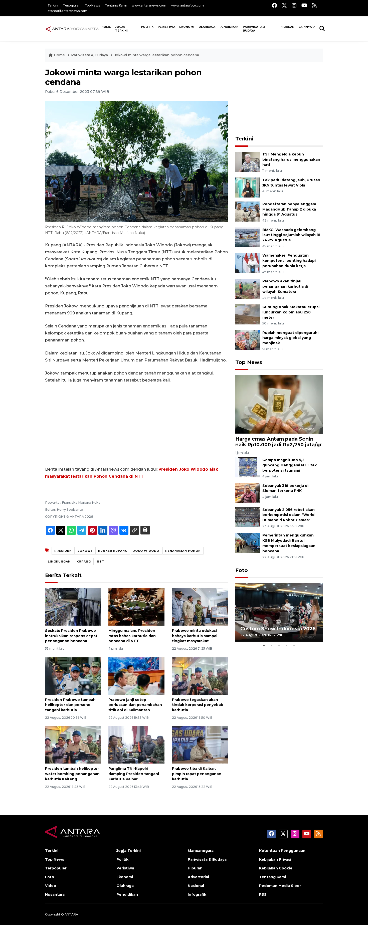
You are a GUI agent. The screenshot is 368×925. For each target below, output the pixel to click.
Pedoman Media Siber (280, 885)
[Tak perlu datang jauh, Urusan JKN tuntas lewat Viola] (247, 187)
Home (59, 55)
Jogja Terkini (121, 28)
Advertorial (198, 877)
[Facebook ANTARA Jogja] (274, 5)
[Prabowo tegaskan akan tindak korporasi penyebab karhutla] (200, 675)
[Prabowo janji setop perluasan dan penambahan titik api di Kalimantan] (136, 675)
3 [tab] (279, 645)
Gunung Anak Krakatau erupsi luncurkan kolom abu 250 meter (290, 312)
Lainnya (305, 27)
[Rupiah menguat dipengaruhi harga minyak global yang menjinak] (247, 339)
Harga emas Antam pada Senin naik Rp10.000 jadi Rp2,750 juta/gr (278, 442)
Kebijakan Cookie (275, 868)
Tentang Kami (116, 5)
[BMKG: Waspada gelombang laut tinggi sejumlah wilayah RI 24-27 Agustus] (247, 237)
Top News (92, 5)
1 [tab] (264, 645)
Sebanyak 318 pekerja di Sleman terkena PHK (285, 488)
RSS (263, 894)
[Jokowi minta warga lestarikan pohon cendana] (279, 404)
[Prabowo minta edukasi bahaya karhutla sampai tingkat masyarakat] (200, 606)
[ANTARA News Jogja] (72, 28)
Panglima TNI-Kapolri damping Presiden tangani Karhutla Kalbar (133, 773)
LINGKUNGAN (59, 561)
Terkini (53, 5)
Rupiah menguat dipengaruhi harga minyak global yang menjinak (290, 337)
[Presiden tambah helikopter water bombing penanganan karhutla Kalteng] (73, 744)
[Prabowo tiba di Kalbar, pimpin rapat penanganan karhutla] (200, 744)
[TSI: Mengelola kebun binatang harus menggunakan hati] (247, 161)
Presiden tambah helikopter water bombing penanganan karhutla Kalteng (72, 773)
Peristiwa (166, 27)
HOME (106, 27)
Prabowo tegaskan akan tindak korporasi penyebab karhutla (197, 704)
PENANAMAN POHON (183, 550)
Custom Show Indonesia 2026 (278, 629)
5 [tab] (294, 645)
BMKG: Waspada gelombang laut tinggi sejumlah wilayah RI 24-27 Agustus (291, 235)
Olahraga (207, 27)
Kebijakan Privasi (275, 859)
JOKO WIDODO (146, 550)
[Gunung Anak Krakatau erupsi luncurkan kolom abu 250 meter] (247, 314)
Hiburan (287, 27)
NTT (100, 561)
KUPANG (84, 561)
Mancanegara (201, 850)
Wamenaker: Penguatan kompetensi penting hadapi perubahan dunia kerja (289, 260)
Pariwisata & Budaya (254, 28)
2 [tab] (271, 645)
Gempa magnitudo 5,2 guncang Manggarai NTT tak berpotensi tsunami (289, 465)
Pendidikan (229, 27)
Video (50, 885)
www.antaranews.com (149, 5)
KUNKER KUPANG (112, 550)
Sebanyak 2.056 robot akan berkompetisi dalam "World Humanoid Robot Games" (288, 514)
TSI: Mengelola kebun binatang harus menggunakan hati (291, 159)
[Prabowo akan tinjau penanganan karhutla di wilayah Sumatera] (247, 288)
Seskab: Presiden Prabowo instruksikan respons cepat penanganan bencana (71, 635)
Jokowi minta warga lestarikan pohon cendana (156, 55)
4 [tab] (286, 645)
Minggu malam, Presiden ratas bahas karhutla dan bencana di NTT (132, 635)
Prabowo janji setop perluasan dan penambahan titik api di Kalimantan (135, 704)
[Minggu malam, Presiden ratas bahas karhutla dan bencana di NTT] (136, 606)
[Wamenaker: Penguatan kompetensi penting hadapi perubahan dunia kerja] (247, 262)
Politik (147, 27)
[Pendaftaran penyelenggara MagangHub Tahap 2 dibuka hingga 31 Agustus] (247, 211)
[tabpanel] (279, 612)
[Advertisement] (136, 425)
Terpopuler (71, 5)
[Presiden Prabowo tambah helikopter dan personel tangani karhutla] (73, 675)
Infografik (197, 894)
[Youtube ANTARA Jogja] (304, 5)
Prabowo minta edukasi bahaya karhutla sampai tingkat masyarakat (194, 635)
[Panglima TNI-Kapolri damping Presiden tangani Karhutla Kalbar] (136, 744)
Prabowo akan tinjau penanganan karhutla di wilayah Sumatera (285, 286)
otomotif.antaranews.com (67, 11)
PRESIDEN (63, 550)
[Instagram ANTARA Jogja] (294, 5)
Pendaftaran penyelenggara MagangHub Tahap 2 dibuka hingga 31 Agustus (289, 209)
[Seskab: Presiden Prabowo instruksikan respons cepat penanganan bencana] (73, 606)
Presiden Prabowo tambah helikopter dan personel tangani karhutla (70, 704)
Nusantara (55, 894)
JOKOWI (85, 550)
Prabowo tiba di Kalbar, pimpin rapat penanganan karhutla (196, 773)
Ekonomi (186, 27)
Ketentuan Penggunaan (282, 850)
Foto (241, 570)
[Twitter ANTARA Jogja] (284, 5)
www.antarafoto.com (187, 5)
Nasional (196, 885)
